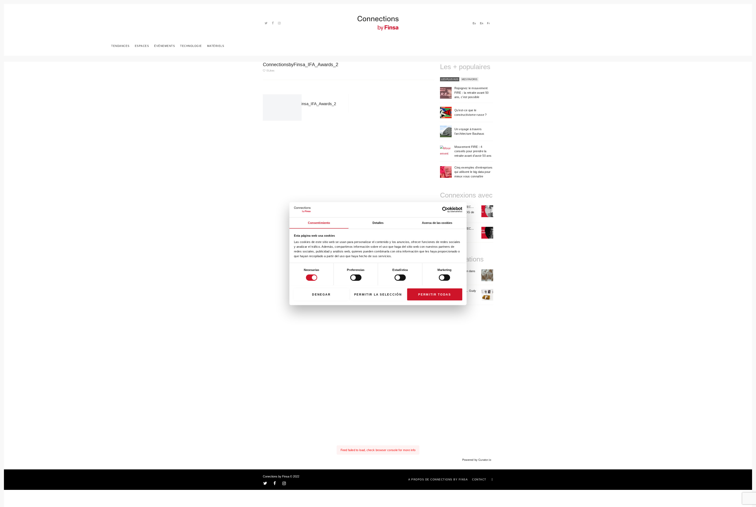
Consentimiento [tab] (319, 222)
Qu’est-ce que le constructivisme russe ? (470, 112)
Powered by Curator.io (476, 459)
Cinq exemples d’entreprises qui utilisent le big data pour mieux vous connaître (473, 172)
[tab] (449, 79)
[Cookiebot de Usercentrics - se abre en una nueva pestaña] (445, 210)
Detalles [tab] (378, 222)
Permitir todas (434, 294)
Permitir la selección (378, 294)
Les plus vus (449, 79)
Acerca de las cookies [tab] (437, 222)
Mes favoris (469, 79)
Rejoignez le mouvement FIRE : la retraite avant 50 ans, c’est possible (471, 92)
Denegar (321, 294)
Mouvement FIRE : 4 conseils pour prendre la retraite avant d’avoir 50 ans (473, 151)
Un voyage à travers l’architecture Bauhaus (469, 131)
